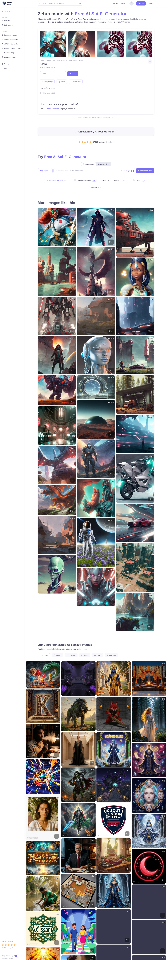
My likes (45, 655)
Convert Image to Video (12, 48)
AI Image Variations (11, 39)
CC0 (53, 93)
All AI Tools (8, 11)
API (5, 68)
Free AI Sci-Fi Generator (101, 13)
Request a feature (7, 959)
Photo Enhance (53, 109)
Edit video (7, 21)
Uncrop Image (9, 53)
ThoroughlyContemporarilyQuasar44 (71, 60)
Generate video (103, 164)
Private (138, 180)
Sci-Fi (42, 67)
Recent (58, 655)
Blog (3, 956)
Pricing (115, 3)
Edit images (8, 25)
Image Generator (10, 35)
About (8, 956)
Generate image (89, 164)
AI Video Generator (11, 44)
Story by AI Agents (84, 180)
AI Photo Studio (10, 57)
